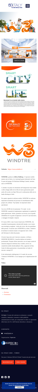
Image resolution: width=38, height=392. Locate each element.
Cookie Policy (25, 385)
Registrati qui (8, 362)
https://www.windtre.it (15, 169)
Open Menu (28, 6)
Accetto (19, 387)
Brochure (6, 292)
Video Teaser (20, 362)
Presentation (7, 294)
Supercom (12, 337)
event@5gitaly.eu (8, 333)
